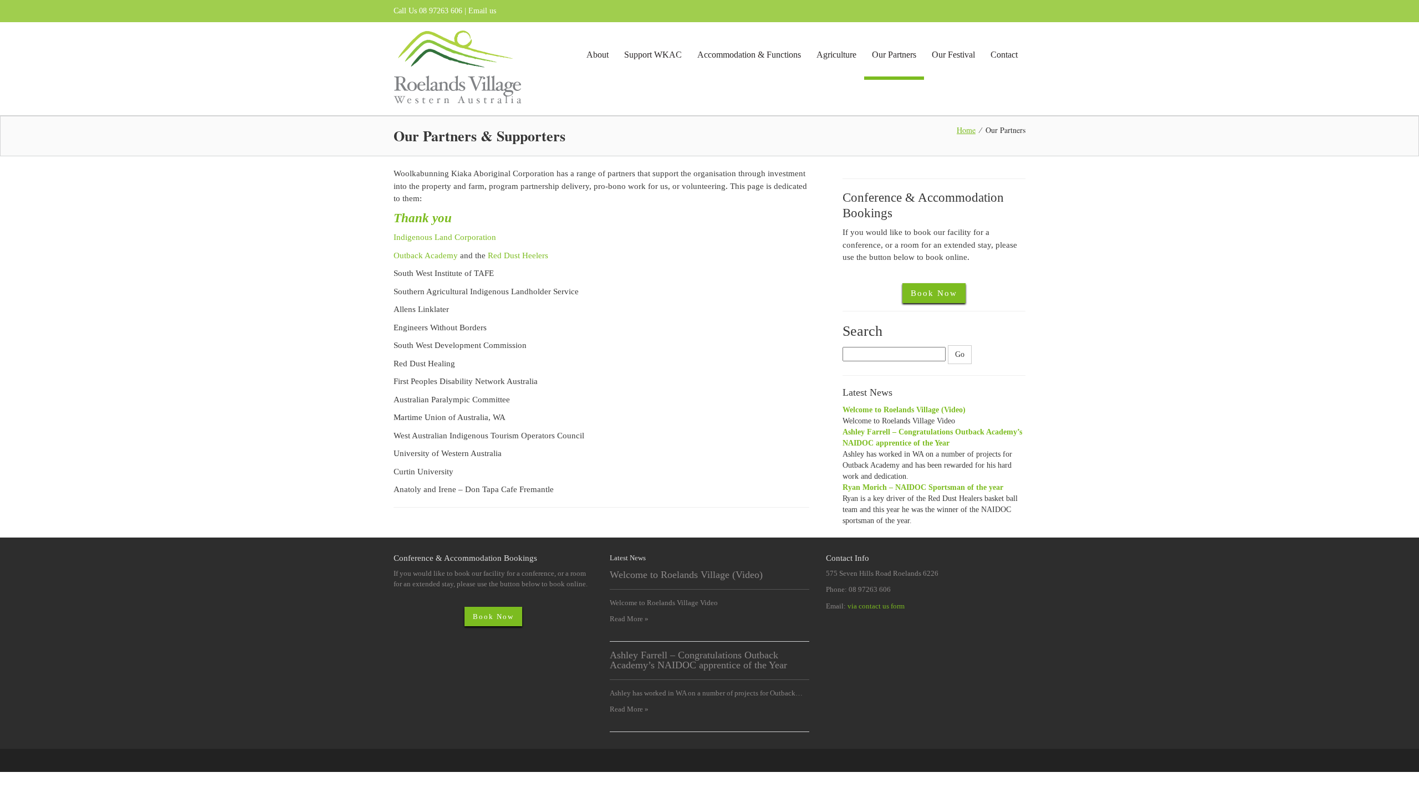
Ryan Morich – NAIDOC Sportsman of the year (923, 487)
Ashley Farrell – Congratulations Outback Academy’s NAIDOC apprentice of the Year (698, 660)
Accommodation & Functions (749, 54)
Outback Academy (426, 255)
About (597, 54)
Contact (1004, 54)
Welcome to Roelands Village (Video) (904, 410)
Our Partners (894, 54)
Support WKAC (653, 54)
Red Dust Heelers (518, 255)
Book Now (934, 293)
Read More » (629, 619)
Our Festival (953, 54)
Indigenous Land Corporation (445, 237)
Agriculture (836, 54)
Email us (482, 11)
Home (966, 130)
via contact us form (876, 606)
